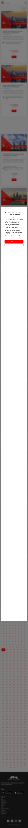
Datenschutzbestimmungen (12, 235)
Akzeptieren (14, 241)
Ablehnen (14, 245)
